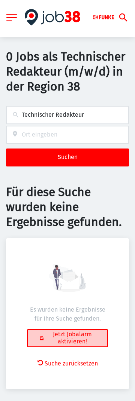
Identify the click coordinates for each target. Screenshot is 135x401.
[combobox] (67, 115)
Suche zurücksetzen (71, 363)
